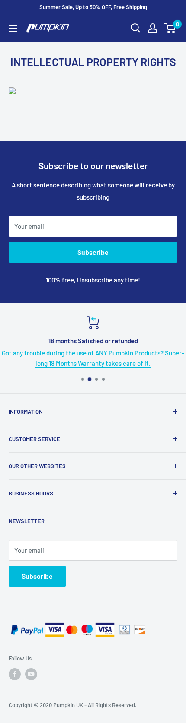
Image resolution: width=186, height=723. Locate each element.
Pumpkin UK (68, 704)
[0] (170, 28)
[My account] (152, 28)
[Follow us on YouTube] (31, 674)
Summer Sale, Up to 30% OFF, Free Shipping (93, 6)
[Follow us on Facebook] (15, 674)
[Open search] (136, 28)
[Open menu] (13, 28)
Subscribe (93, 252)
